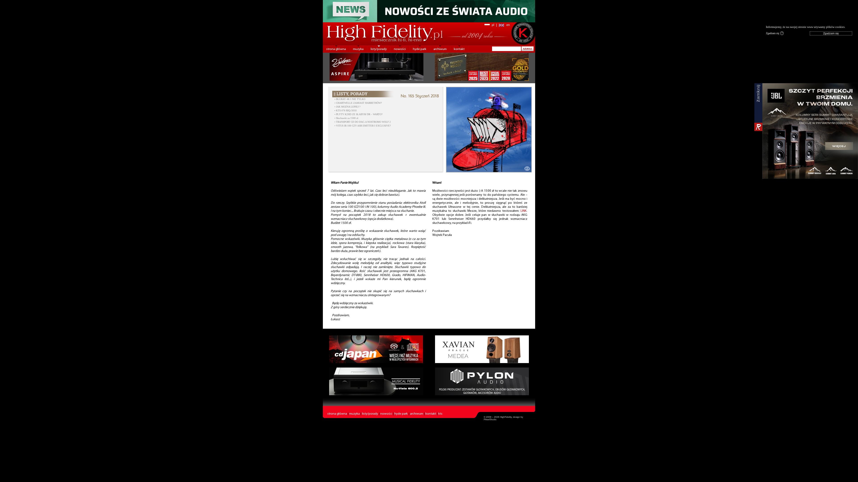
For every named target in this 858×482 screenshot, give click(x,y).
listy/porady (379, 49)
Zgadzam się (774, 33)
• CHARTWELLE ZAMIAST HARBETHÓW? (358, 103)
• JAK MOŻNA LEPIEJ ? (347, 107)
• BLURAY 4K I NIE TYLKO (349, 99)
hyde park (419, 49)
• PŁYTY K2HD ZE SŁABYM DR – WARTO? (358, 114)
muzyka (358, 49)
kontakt (459, 49)
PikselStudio (490, 419)
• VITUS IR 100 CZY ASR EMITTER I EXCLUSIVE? (362, 126)
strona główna (336, 49)
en (508, 25)
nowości (400, 49)
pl (493, 25)
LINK (524, 211)
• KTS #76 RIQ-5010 (345, 110)
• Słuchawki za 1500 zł (346, 118)
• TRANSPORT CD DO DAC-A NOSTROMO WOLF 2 (362, 122)
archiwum (440, 49)
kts (440, 414)
